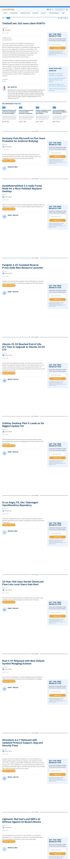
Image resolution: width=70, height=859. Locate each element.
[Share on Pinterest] (65, 18)
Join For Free (57, 48)
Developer (35, 13)
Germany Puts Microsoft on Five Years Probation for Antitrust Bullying (9, 112)
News (5, 13)
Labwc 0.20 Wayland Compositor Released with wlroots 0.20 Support (57, 80)
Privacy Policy (53, 54)
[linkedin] (50, 9)
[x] (53, 9)
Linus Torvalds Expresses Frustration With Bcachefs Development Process (26, 112)
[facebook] (48, 9)
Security (43, 13)
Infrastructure (25, 13)
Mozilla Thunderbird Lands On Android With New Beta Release (43, 112)
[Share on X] (63, 18)
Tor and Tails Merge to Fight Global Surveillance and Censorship (60, 112)
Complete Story (7, 160)
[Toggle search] (67, 9)
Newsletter (61, 9)
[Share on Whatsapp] (67, 18)
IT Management (14, 13)
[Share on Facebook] (61, 18)
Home (3, 18)
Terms (64, 53)
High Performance (54, 13)
